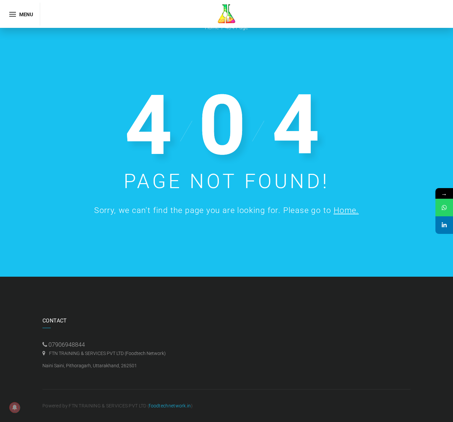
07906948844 (66, 344)
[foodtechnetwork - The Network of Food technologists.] (226, 13)
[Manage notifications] (14, 407)
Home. (346, 210)
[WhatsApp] (444, 207)
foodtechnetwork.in (170, 405)
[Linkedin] (444, 225)
